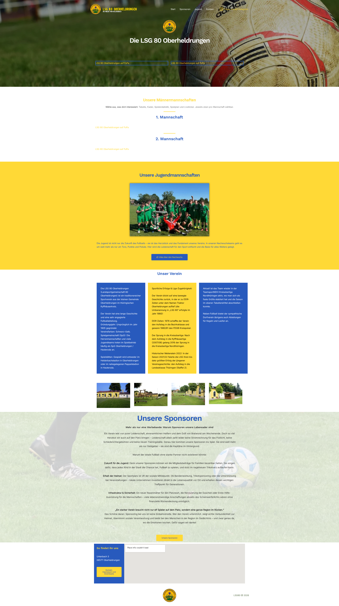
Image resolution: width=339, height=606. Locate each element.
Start (173, 9)
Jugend (198, 9)
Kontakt (210, 9)
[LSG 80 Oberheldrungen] (116, 9)
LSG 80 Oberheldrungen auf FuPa (112, 63)
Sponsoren (185, 9)
